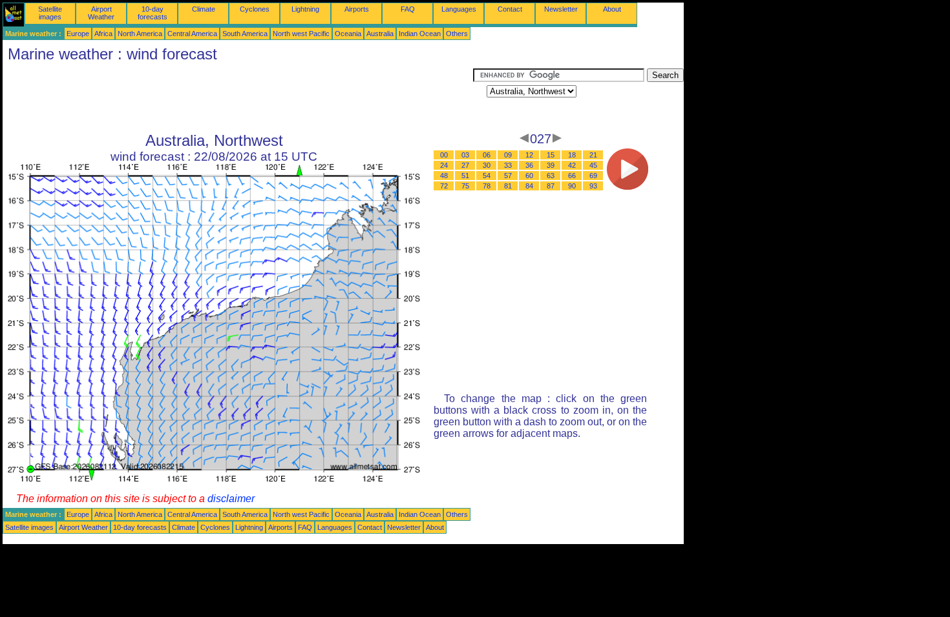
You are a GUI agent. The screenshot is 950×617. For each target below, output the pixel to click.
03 (465, 155)
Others (457, 33)
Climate (203, 9)
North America (140, 33)
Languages (458, 9)
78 (487, 186)
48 (444, 175)
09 (508, 155)
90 (572, 186)
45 (593, 165)
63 (550, 175)
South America (245, 33)
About (612, 9)
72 (444, 186)
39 (550, 165)
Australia (380, 33)
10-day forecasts (152, 13)
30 (487, 165)
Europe (78, 33)
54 (487, 175)
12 (529, 155)
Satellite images (50, 13)
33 (508, 165)
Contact (510, 9)
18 (572, 155)
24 (444, 165)
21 (593, 155)
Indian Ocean (420, 33)
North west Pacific (301, 33)
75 (465, 186)
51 (465, 175)
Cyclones (254, 9)
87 (550, 186)
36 (529, 165)
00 (444, 155)
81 (508, 186)
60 (529, 175)
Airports (356, 9)
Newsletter (561, 9)
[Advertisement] (238, 97)
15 (550, 155)
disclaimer (231, 498)
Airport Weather (101, 13)
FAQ (408, 9)
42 (572, 165)
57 (508, 175)
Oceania (348, 33)
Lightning (305, 9)
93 (593, 186)
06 (487, 155)
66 (572, 175)
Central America (192, 33)
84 (529, 186)
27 (465, 165)
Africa (103, 33)
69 (593, 175)
